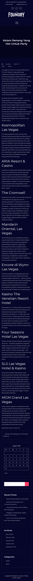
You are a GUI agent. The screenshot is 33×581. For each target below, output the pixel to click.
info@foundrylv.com (21, 4)
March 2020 (9, 534)
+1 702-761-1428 (9, 4)
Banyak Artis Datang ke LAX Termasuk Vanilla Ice (15, 435)
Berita (10, 66)
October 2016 (10, 544)
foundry (8, 64)
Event (7, 564)
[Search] (27, 484)
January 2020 (10, 540)
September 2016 (11, 547)
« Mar (6, 473)
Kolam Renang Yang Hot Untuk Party (17, 499)
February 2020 (10, 537)
